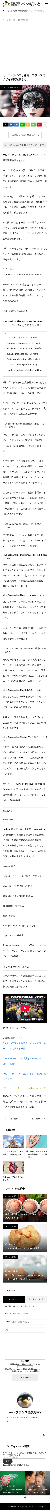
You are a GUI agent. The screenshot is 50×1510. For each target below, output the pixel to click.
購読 (8, 1461)
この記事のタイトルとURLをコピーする (25, 135)
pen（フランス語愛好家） (25, 1412)
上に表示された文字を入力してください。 (25, 1364)
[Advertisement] (25, 47)
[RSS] (25, 1496)
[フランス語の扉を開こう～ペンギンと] (21, 4)
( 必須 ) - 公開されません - (17, 1322)
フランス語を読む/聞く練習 (11, 87)
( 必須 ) (16, 1313)
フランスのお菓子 (10, 1196)
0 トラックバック (36, 1299)
